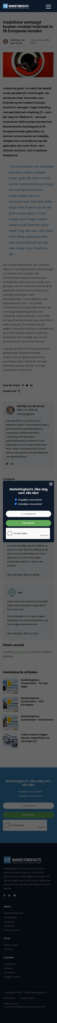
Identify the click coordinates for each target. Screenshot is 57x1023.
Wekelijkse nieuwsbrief (30, 504)
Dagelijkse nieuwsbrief (30, 499)
